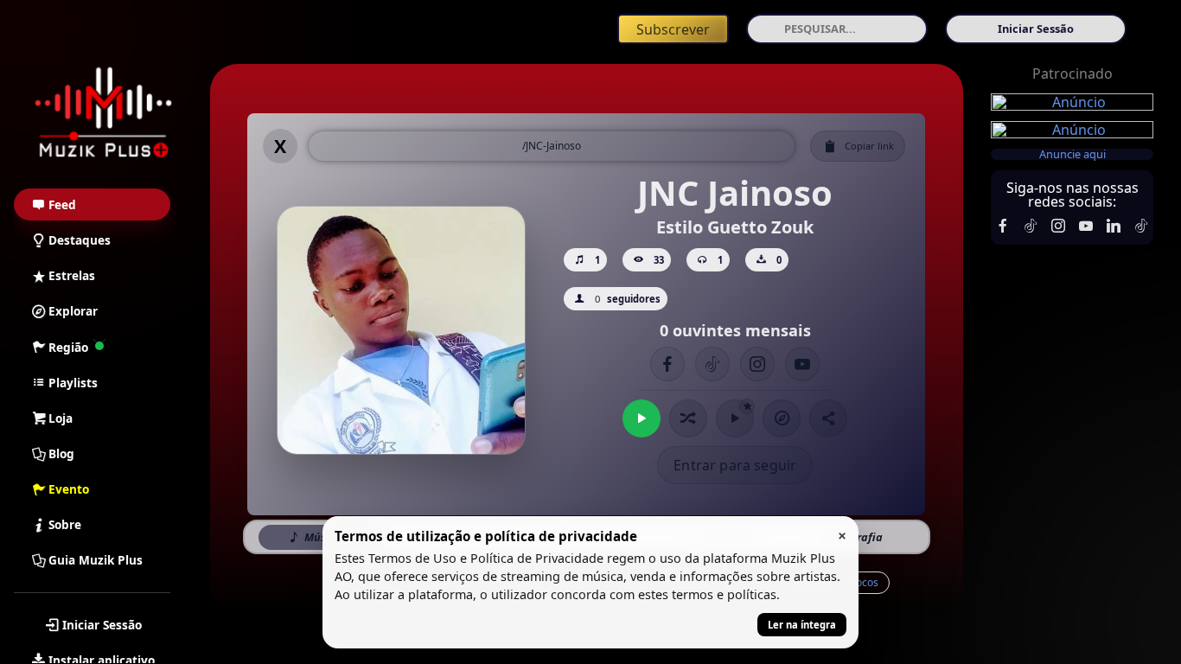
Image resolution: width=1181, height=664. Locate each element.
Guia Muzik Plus (95, 560)
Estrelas (71, 275)
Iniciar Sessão (102, 624)
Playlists (73, 382)
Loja (60, 418)
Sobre (64, 524)
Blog (61, 453)
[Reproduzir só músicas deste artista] (641, 418)
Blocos (862, 582)
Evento (68, 489)
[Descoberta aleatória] (782, 418)
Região (68, 347)
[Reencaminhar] (103, 113)
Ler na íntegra (802, 624)
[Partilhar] (828, 418)
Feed (62, 204)
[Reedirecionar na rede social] (1003, 226)
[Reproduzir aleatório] (688, 418)
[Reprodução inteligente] (735, 418)
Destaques (79, 240)
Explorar (73, 311)
